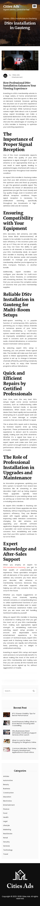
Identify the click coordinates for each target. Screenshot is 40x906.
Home (6, 18)
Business (6, 789)
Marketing (7, 829)
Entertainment (17, 77)
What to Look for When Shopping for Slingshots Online (24, 741)
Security (6, 842)
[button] (34, 6)
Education (7, 797)
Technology (7, 850)
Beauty (6, 784)
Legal (5, 821)
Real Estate (7, 834)
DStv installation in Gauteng (14, 567)
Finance (6, 809)
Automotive (8, 780)
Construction (8, 793)
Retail (5, 838)
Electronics (7, 801)
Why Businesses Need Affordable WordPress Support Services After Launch (24, 733)
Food (5, 813)
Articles (6, 776)
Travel (5, 854)
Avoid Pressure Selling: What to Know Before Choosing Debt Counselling (24, 723)
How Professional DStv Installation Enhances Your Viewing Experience (19, 85)
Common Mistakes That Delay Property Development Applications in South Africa (24, 750)
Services (6, 846)
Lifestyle (6, 825)
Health (5, 817)
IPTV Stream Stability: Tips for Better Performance (23, 714)
